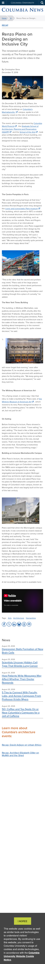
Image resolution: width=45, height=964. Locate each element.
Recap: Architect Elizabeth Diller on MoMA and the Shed (20, 754)
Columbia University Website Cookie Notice (22, 956)
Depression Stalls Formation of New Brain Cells (22, 650)
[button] (3, 2)
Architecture (18, 618)
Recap (5, 25)
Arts (10, 618)
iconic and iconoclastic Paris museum (21, 208)
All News (12, 18)
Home (4, 18)
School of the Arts (27, 132)
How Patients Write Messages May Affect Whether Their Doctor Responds (21, 679)
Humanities (31, 618)
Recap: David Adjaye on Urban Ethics (21, 745)
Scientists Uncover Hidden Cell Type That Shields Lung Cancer (20, 664)
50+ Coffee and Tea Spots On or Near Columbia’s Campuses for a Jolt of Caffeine (21, 712)
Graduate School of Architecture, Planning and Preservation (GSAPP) (20, 129)
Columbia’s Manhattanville (17, 111)
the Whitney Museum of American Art (22, 400)
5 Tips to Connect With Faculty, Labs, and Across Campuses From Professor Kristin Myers (21, 696)
